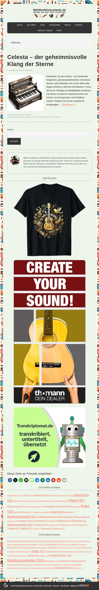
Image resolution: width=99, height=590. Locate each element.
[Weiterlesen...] (69, 104)
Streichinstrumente (14, 568)
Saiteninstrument (19, 524)
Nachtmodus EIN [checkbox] (5, 585)
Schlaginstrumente (56, 565)
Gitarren (74, 544)
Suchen (10, 130)
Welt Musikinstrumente (49, 13)
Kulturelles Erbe (69, 551)
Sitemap (56, 586)
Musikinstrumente (23, 115)
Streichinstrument (67, 525)
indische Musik (19, 501)
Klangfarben (38, 506)
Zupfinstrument (59, 528)
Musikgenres (68, 512)
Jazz (53, 501)
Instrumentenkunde (68, 547)
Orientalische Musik (14, 565)
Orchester (41, 521)
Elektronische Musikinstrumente (26, 544)
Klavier (28, 551)
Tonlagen (13, 528)
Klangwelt (76, 506)
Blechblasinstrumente (58, 541)
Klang (34, 117)
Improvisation (43, 547)
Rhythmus (79, 521)
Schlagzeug (55, 525)
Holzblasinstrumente (29, 547)
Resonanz (64, 521)
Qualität (53, 521)
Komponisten (43, 117)
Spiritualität (77, 565)
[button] (10, 480)
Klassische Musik (16, 551)
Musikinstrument (47, 517)
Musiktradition (82, 517)
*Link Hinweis (64, 586)
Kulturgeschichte (82, 551)
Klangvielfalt (66, 506)
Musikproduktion (50, 561)
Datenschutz (38, 586)
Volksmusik (46, 528)
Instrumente (30, 501)
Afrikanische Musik (15, 541)
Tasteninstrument (81, 525)
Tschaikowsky (55, 117)
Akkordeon (12, 495)
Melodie (47, 512)
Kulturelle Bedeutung (23, 512)
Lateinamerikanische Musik (18, 555)
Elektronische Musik (56, 495)
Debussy (28, 117)
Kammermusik (62, 501)
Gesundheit (65, 544)
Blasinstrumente (42, 541)
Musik (57, 511)
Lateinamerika (38, 512)
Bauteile (28, 495)
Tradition (26, 528)
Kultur (38, 551)
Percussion (27, 565)
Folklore (42, 544)
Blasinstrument (41, 495)
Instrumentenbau (43, 501)
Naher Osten (12, 521)
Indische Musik (54, 547)
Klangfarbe (28, 506)
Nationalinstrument (26, 521)
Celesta (21, 117)
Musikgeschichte (21, 516)
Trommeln (36, 528)
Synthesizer (26, 568)
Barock (20, 495)
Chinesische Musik (74, 541)
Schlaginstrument (41, 525)
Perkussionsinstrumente (41, 565)
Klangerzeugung (15, 506)
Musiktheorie (65, 561)
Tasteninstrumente (38, 568)
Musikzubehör (79, 561)
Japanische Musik (81, 547)
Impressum (48, 586)
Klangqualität (52, 506)
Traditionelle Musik (65, 568)
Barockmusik (30, 541)
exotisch (69, 495)
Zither (79, 568)
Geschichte (53, 544)
